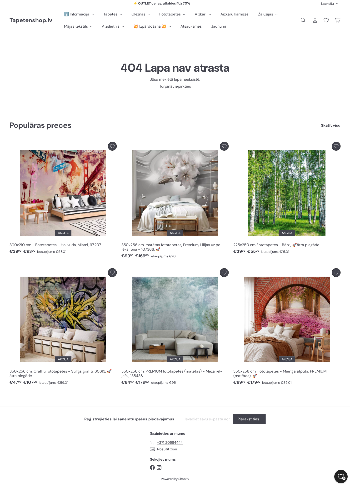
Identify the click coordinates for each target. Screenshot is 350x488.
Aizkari (201, 14)
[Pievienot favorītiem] (112, 146)
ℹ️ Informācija (77, 14)
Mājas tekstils (76, 26)
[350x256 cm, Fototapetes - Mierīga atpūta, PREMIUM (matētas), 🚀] (286, 328)
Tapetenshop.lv (31, 20)
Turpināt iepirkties (175, 86)
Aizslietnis (111, 26)
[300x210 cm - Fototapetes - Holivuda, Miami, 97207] (63, 199)
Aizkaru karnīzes (234, 14)
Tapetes (110, 14)
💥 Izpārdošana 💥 (150, 26)
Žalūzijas (266, 14)
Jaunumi (218, 26)
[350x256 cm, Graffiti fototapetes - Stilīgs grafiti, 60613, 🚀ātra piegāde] (63, 328)
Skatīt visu (330, 125)
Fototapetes (170, 14)
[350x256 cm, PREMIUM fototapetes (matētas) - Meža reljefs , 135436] (175, 328)
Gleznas (138, 14)
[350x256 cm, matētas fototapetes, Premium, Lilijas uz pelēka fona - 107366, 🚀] (175, 201)
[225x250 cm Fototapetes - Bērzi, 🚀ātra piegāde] (286, 199)
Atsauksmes (191, 26)
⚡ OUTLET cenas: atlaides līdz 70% (161, 3)
